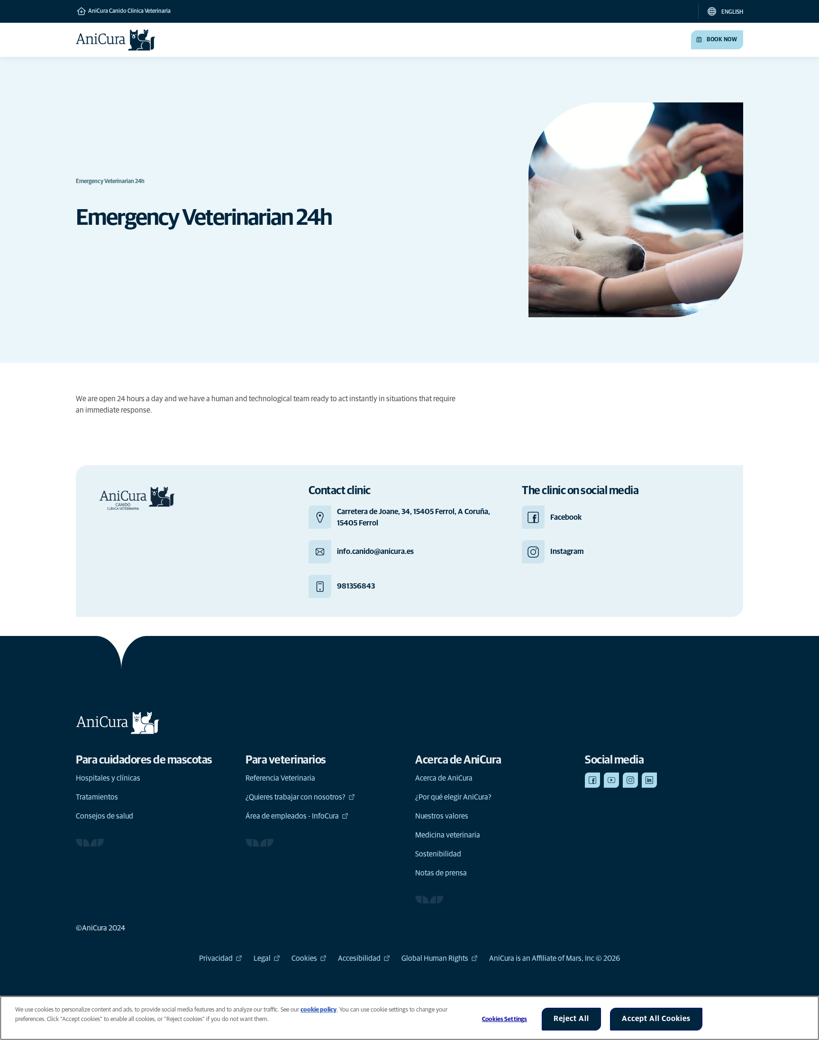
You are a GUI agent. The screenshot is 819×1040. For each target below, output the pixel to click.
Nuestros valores (441, 816)
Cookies (304, 958)
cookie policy (318, 1010)
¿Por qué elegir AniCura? (453, 797)
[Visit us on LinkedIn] (649, 780)
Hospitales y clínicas (108, 778)
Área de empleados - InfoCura (292, 816)
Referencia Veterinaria (280, 778)
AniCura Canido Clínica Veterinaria (129, 11)
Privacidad (216, 958)
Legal (262, 958)
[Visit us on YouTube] (611, 780)
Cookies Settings (504, 1019)
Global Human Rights (434, 958)
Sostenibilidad (438, 854)
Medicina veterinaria (447, 835)
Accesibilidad (359, 958)
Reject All (571, 1018)
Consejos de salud (104, 816)
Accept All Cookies (656, 1018)
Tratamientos (97, 797)
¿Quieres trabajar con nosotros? (296, 797)
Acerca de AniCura (444, 778)
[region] (409, 1018)
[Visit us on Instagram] (630, 780)
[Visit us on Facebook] (592, 780)
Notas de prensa (441, 873)
